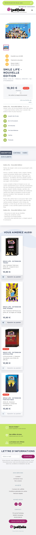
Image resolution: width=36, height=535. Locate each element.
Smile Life (10, 78)
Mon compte (18, 481)
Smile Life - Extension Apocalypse (12, 353)
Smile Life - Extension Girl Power (12, 307)
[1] (3, 101)
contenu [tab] (17, 153)
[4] (7, 101)
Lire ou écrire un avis (25, 101)
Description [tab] (6, 153)
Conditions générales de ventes (18, 491)
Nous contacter (18, 521)
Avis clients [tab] (6, 157)
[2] (5, 101)
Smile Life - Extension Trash (12, 262)
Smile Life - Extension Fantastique (12, 398)
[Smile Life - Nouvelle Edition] (6, 48)
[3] (6, 101)
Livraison (18, 476)
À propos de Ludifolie (18, 489)
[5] (9, 101)
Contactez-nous (18, 478)
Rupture (26, 88)
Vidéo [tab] (25, 153)
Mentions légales (18, 493)
